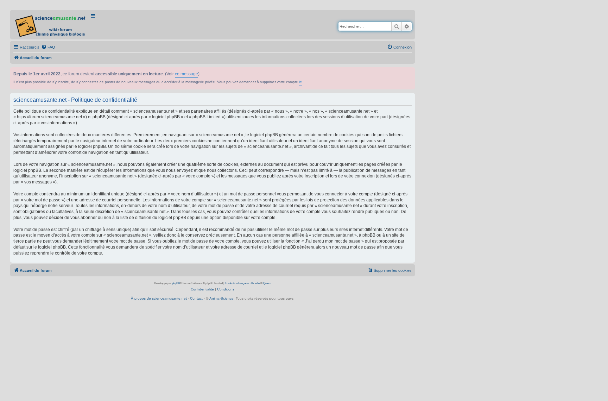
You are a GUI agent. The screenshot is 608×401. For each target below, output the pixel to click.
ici (300, 82)
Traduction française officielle (242, 283)
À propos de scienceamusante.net (159, 298)
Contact (196, 298)
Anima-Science (221, 298)
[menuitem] (48, 47)
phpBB (176, 283)
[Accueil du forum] (51, 25)
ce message (186, 73)
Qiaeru (267, 283)
